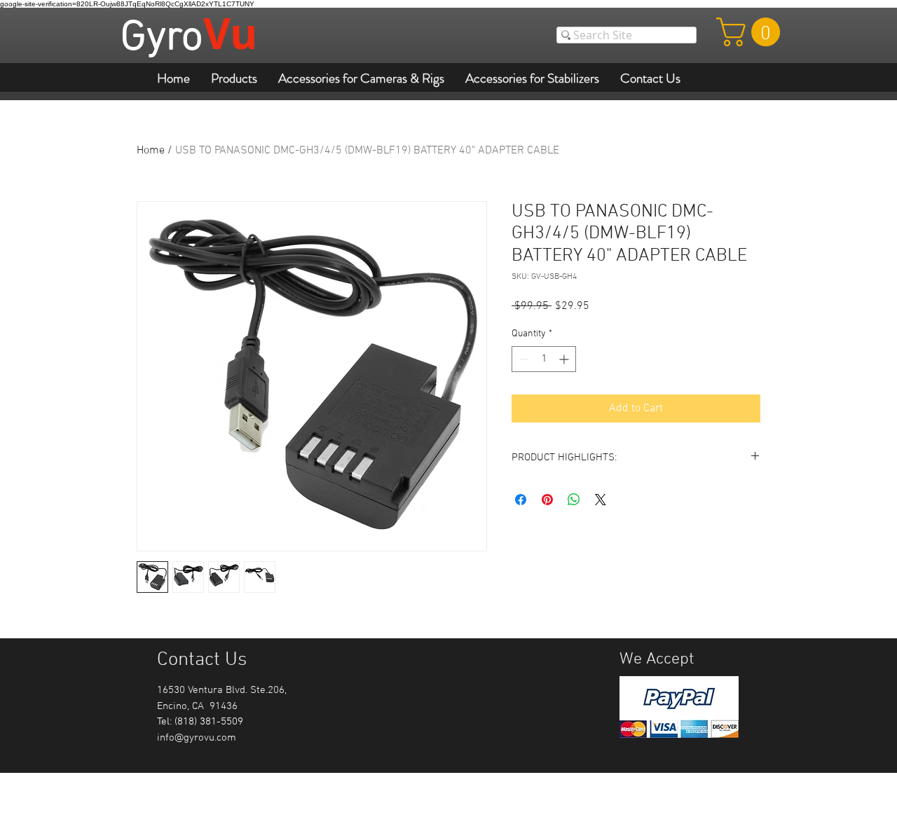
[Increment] (565, 359)
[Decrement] (522, 359)
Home (151, 151)
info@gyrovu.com (196, 738)
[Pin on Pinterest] (547, 499)
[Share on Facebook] (520, 499)
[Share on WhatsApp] (574, 499)
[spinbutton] (543, 359)
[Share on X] (600, 499)
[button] (751, 32)
